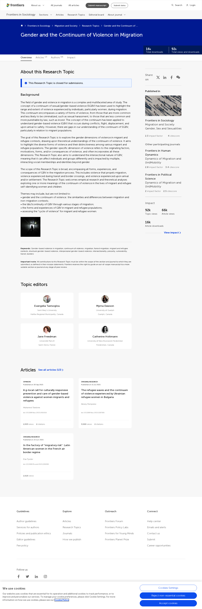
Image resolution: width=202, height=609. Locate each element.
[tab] (26, 57)
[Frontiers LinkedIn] (36, 576)
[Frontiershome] (16, 5)
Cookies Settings (168, 587)
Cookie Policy (62, 600)
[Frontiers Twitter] (27, 576)
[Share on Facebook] (171, 77)
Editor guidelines (26, 539)
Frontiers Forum (114, 521)
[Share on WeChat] (178, 77)
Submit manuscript (97, 5)
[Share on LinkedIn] (165, 77)
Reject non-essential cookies (168, 595)
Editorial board (96, 14)
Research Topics (76, 14)
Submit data (119, 5)
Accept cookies (168, 603)
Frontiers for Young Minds (119, 533)
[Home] (22, 25)
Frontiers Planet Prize (117, 539)
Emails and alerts (156, 527)
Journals (67, 533)
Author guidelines (26, 521)
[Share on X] (158, 77)
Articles (60, 14)
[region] (101, 595)
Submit (151, 539)
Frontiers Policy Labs (116, 527)
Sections (43, 14)
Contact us (153, 533)
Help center (154, 521)
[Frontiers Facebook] (18, 576)
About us (36, 5)
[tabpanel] (101, 278)
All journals (56, 5)
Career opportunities (159, 545)
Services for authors (28, 527)
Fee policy (22, 545)
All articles (74, 5)
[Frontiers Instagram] (45, 576)
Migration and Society (66, 25)
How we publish (72, 539)
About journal (115, 14)
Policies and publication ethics (34, 533)
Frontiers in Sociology (38, 25)
